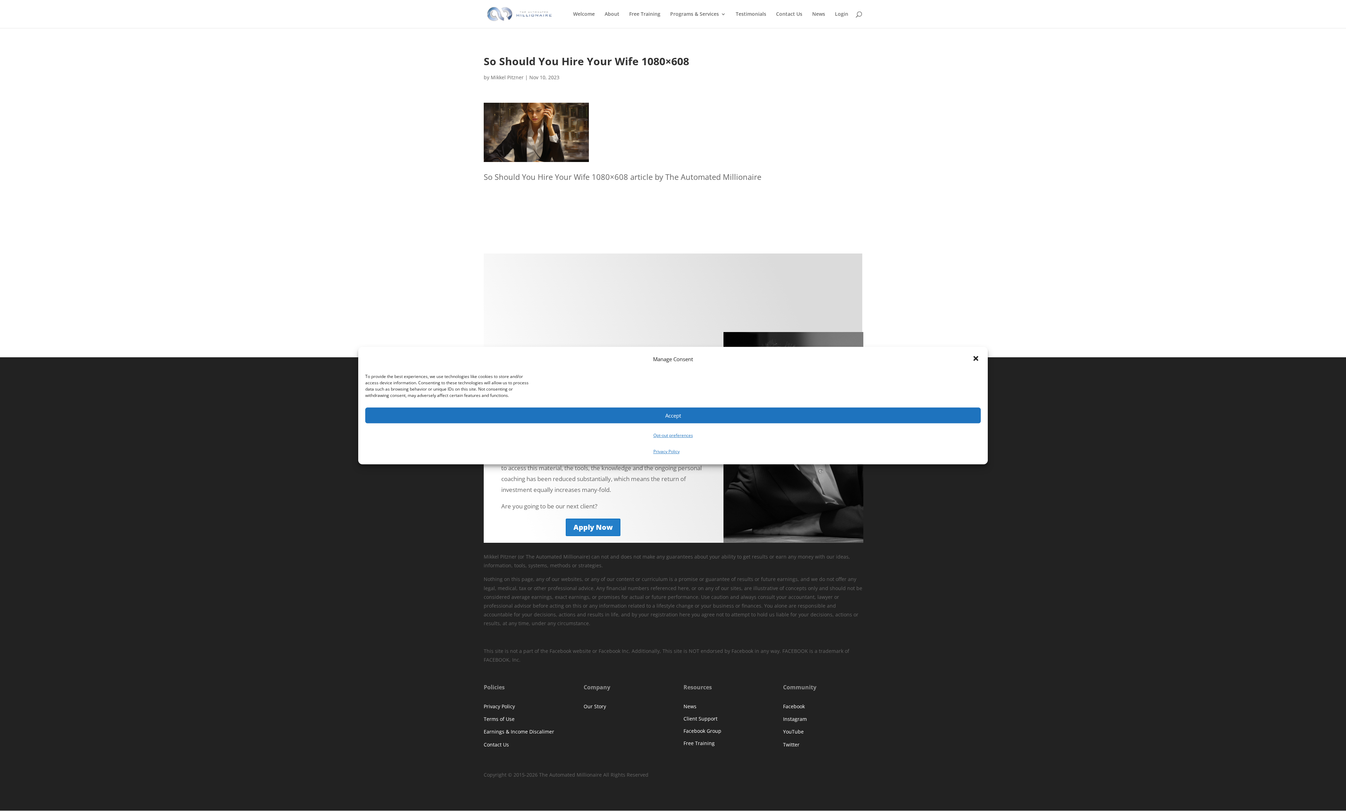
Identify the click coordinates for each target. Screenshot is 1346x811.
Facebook (794, 706)
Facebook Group (702, 731)
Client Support (701, 718)
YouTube (793, 731)
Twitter (791, 744)
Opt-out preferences (673, 436)
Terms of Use (499, 719)
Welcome (584, 14)
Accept (673, 415)
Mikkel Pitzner (507, 77)
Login (841, 14)
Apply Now (593, 527)
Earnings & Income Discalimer (519, 731)
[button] (976, 359)
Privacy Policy (666, 451)
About (612, 14)
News (818, 14)
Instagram (795, 719)
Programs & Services (694, 14)
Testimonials (751, 14)
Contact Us (789, 14)
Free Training (644, 14)
